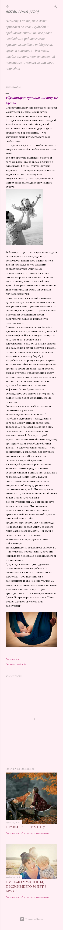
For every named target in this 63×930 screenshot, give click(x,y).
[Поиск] (55, 5)
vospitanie (20, 664)
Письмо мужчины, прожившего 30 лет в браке (26, 886)
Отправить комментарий (35, 833)
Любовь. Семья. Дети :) (22, 12)
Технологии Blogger (34, 919)
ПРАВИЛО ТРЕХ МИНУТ (26, 827)
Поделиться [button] (12, 659)
